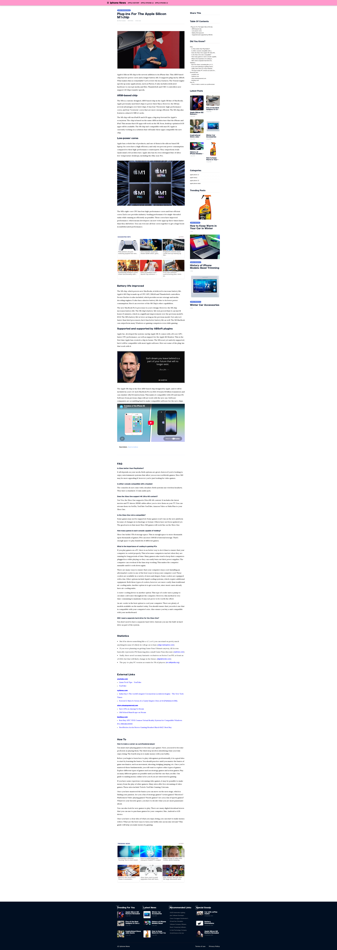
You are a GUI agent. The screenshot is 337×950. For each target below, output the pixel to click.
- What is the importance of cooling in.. (201, 58)
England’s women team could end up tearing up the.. (172, 253)
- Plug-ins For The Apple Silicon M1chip (201, 27)
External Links (194, 72)
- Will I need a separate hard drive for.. (201, 60)
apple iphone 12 (194, 174)
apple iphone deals (195, 183)
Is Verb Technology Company (178, 930)
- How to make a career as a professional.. (202, 84)
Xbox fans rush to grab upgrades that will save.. (150, 878)
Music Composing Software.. (178, 927)
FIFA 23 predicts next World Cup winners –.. (149, 273)
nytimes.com (179, 652)
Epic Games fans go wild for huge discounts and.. (172, 878)
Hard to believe (133, 447)
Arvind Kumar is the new (177, 933)
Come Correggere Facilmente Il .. (179, 918)
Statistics (192, 62)
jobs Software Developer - (177, 915)
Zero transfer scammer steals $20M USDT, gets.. (150, 252)
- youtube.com (194, 74)
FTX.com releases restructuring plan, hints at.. (172, 274)
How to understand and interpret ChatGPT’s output (151, 859)
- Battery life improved (197, 33)
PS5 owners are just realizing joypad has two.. (127, 252)
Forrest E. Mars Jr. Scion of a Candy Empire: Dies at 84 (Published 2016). (148, 701)
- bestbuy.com (194, 80)
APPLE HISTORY (133, 3)
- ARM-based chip (195, 29)
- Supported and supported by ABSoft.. (201, 34)
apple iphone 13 (194, 180)
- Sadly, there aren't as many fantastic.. (201, 68)
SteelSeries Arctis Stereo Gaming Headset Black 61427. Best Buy (145, 727)
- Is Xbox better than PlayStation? (200, 49)
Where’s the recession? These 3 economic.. (127, 878)
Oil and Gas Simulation (176, 921)
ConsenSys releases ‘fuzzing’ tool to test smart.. (128, 859)
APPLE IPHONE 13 (161, 3)
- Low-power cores (196, 31)
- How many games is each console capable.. (203, 56)
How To (192, 82)
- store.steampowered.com (198, 78)
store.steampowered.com (127, 705)
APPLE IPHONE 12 (147, 3)
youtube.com (122, 679)
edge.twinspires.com (166, 645)
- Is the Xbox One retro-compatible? (200, 54)
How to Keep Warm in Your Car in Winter (159, 933)
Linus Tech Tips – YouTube (130, 682)
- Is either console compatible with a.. (201, 51)
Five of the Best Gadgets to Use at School (132, 923)
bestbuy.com (122, 717)
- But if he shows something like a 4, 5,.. (201, 64)
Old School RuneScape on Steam (132, 712)
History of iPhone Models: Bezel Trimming (159, 923)
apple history (193, 177)
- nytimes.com (194, 76)
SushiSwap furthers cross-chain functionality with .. (128, 273)
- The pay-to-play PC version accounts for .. (203, 70)
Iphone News (118, 3)
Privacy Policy (214, 946)
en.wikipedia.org (172, 662)
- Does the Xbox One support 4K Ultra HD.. (202, 52)
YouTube (122, 686)
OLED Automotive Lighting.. (178, 912)
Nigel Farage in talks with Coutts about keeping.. (172, 859)
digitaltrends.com (164, 659)
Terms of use (200, 946)
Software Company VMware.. (178, 924)
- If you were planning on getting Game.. (201, 66)
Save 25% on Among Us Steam (131, 709)
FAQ (191, 47)
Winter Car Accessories (204, 305)
